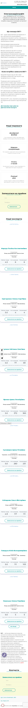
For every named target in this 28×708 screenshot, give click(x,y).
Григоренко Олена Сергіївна (14, 299)
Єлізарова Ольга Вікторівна (14, 500)
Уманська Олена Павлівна (14, 601)
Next (9, 423)
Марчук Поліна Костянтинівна (14, 248)
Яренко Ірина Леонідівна (14, 399)
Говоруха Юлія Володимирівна (14, 550)
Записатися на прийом (2, 705)
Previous (3, 423)
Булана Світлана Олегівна (14, 349)
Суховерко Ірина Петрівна (14, 450)
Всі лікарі (13, 626)
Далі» (22, 662)
